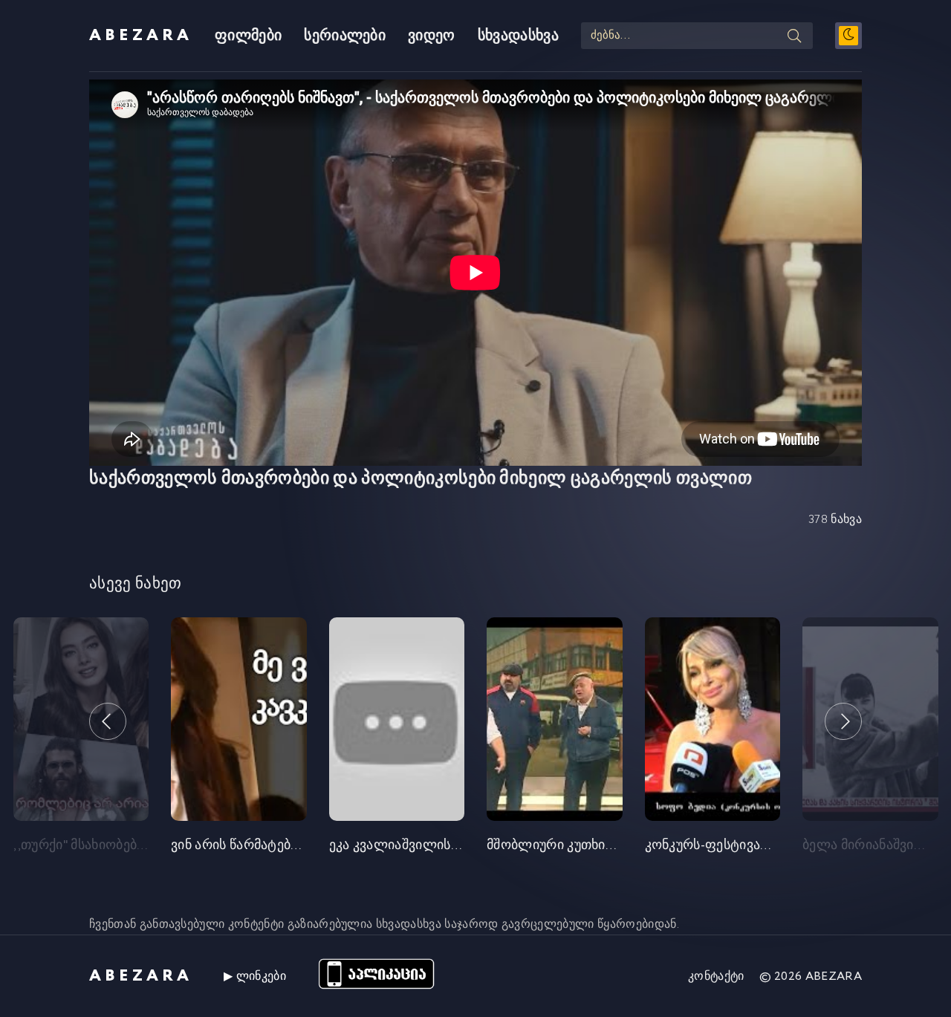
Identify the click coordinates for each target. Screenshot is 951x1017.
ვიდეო (431, 36)
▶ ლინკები (255, 976)
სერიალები (345, 36)
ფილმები (248, 36)
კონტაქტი (716, 976)
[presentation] (107, 721)
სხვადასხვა (518, 36)
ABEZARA (140, 36)
